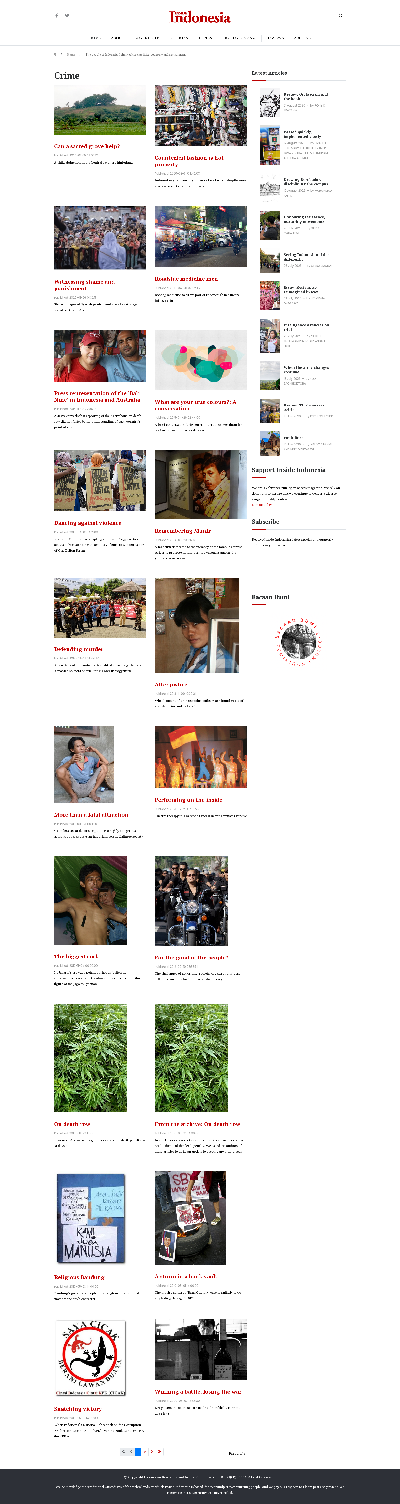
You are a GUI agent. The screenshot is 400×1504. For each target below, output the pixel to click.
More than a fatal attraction (91, 814)
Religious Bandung (79, 1277)
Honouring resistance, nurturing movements (304, 219)
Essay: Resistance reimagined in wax (301, 289)
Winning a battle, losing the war (198, 1391)
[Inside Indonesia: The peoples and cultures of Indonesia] (200, 16)
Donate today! (263, 505)
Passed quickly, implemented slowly (302, 134)
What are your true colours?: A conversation (195, 405)
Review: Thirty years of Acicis (305, 407)
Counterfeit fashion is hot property (189, 161)
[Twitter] (67, 16)
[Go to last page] (159, 1452)
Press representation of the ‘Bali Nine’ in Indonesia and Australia (97, 396)
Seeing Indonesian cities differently (306, 257)
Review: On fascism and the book (306, 96)
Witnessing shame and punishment (84, 285)
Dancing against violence (87, 522)
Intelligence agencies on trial (306, 327)
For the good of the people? (191, 957)
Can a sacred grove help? (87, 146)
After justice (171, 684)
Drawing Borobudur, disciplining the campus (306, 181)
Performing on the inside (188, 799)
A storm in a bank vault (186, 1276)
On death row (72, 1123)
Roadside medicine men (186, 278)
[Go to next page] (151, 1452)
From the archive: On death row (197, 1123)
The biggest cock (76, 956)
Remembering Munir (183, 530)
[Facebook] (56, 16)
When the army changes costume (306, 369)
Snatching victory (78, 1408)
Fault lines (294, 437)
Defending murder (78, 649)
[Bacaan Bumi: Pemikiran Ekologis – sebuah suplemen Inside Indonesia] (299, 641)
